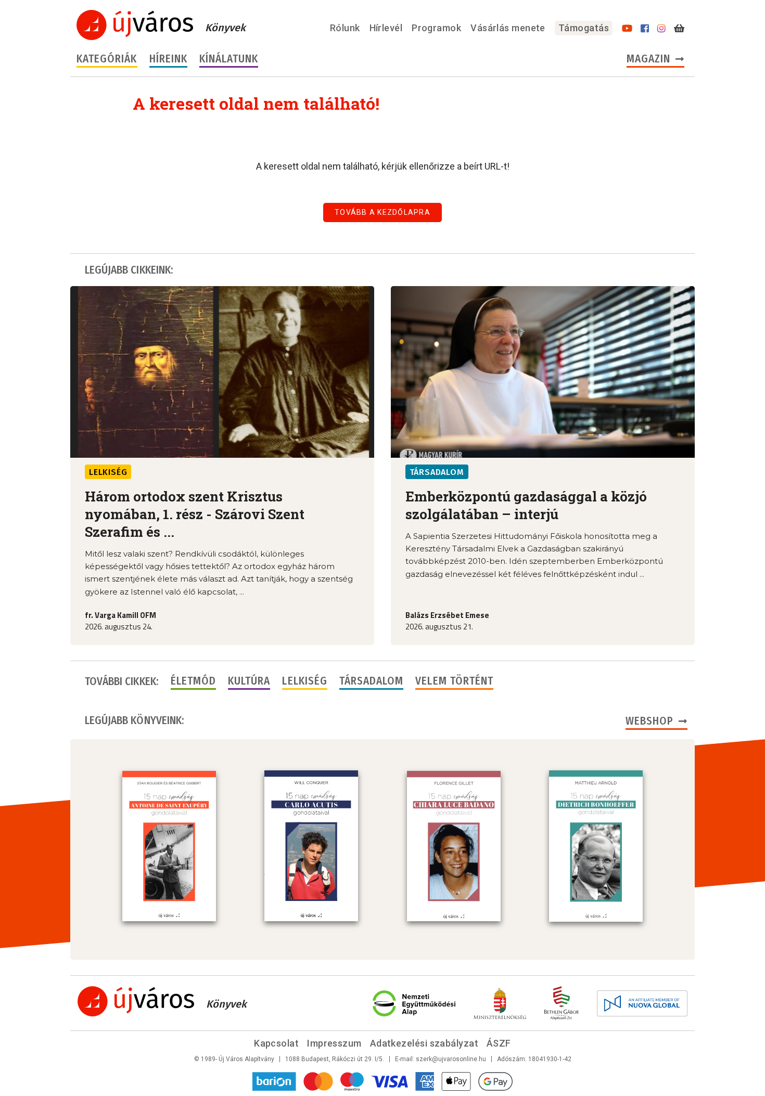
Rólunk (345, 27)
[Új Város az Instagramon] (661, 28)
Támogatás (583, 27)
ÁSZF (499, 1043)
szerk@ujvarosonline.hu (451, 1059)
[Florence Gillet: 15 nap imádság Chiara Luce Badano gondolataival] (454, 846)
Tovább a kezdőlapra (382, 212)
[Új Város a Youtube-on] (627, 28)
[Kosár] (679, 28)
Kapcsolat (276, 1043)
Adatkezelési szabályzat (424, 1043)
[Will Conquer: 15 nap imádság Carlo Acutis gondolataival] (311, 845)
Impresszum (334, 1043)
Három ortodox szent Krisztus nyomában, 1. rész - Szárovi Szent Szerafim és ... (194, 513)
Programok (436, 27)
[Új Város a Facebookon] (645, 28)
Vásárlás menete (507, 27)
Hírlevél (386, 27)
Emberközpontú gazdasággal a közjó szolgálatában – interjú (526, 505)
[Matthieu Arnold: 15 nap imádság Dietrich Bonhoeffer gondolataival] (596, 845)
